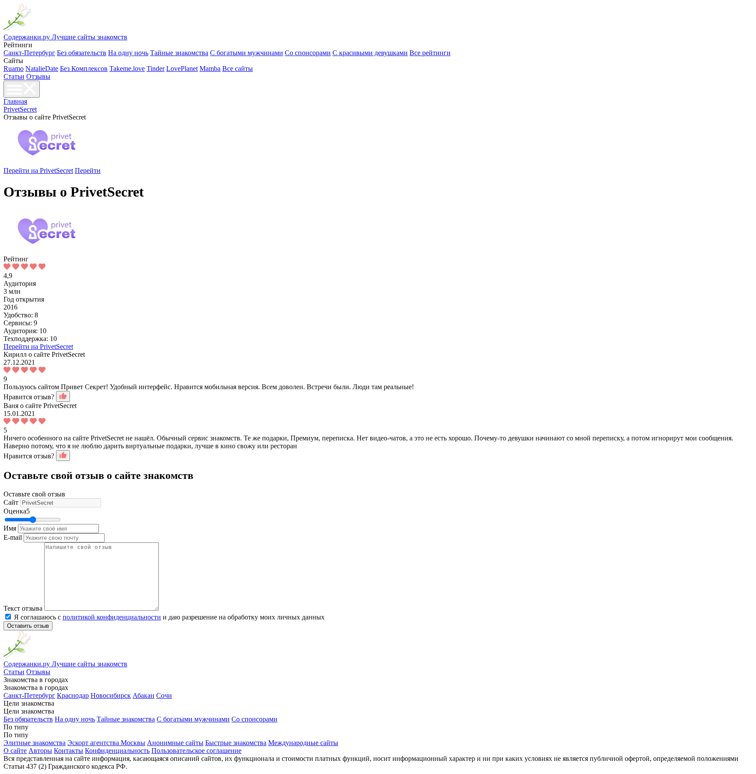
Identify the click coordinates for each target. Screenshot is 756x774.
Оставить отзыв (28, 626)
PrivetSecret (20, 109)
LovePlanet (182, 68)
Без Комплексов (84, 68)
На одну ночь (128, 52)
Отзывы (38, 76)
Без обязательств (81, 52)
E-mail (13, 537)
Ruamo (14, 68)
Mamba (210, 68)
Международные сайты (303, 742)
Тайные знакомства (179, 52)
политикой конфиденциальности (112, 617)
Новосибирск (111, 695)
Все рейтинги (430, 52)
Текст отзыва (23, 608)
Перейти (88, 170)
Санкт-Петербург (29, 52)
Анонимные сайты (175, 742)
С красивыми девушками (370, 52)
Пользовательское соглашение (196, 750)
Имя (10, 528)
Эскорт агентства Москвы (106, 742)
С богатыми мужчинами (246, 52)
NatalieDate (41, 68)
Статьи (14, 76)
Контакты (68, 750)
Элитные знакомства (35, 742)
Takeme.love (127, 68)
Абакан (143, 695)
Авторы (40, 750)
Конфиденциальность (117, 750)
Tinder (155, 68)
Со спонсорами (308, 52)
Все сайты (237, 68)
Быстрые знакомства (235, 742)
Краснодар (73, 695)
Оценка (17, 511)
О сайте (15, 750)
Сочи (164, 695)
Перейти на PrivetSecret (38, 170)
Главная (15, 101)
